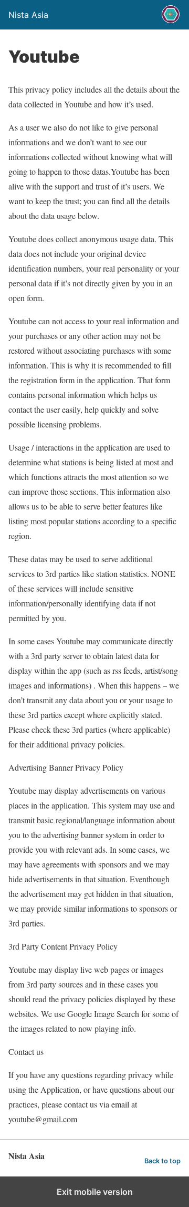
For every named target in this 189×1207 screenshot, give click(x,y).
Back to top (162, 1161)
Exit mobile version (95, 1191)
